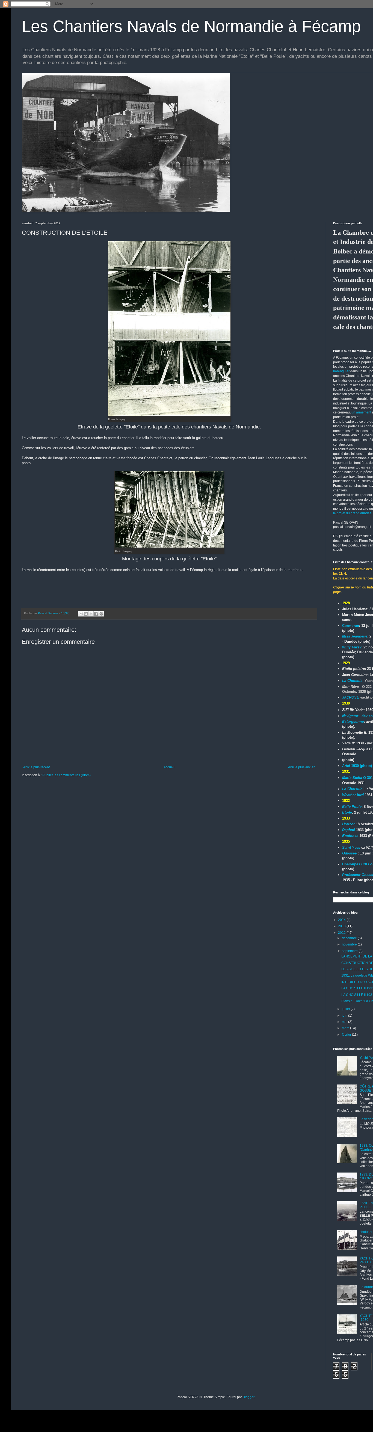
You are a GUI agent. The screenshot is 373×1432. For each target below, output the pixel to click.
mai (345, 1022)
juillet (346, 1009)
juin (345, 1015)
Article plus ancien (301, 767)
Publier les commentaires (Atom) (66, 775)
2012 (342, 933)
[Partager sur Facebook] (96, 614)
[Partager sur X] (91, 614)
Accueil (169, 767)
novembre (350, 944)
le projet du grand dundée (352, 513)
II (354, 789)
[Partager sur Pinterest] (101, 614)
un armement (361, 412)
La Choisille (352, 681)
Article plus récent (36, 767)
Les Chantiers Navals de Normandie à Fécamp (191, 26)
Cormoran (350, 626)
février (347, 1035)
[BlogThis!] (85, 614)
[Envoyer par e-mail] (80, 614)
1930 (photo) (357, 766)
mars (346, 1028)
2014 (342, 920)
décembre (350, 938)
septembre (350, 951)
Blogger (248, 1397)
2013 (342, 926)
